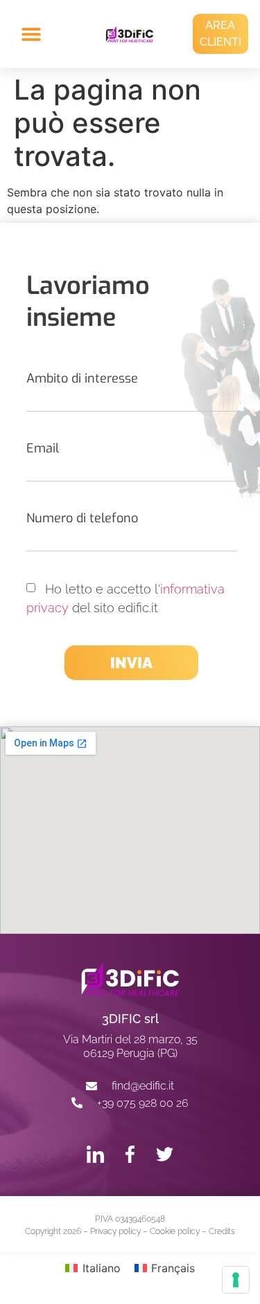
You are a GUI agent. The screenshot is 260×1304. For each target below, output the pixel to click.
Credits (222, 1231)
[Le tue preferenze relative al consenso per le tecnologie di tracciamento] (236, 1280)
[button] (40, 34)
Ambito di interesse (82, 378)
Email (42, 448)
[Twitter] (164, 1154)
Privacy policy (115, 1231)
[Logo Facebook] (130, 1154)
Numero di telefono (82, 518)
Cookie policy (175, 1231)
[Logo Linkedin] (95, 1154)
